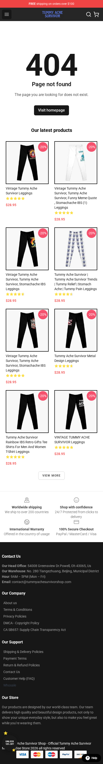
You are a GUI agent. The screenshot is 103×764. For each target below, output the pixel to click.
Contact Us (11, 672)
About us (10, 603)
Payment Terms (15, 658)
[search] (89, 14)
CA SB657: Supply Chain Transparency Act (34, 630)
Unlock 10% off (10, 742)
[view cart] (96, 14)
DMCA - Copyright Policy (21, 623)
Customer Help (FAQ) (19, 678)
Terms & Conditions (17, 610)
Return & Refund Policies (21, 665)
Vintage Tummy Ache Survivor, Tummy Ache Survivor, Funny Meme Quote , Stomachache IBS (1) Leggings (75, 197)
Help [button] (94, 758)
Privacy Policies (14, 616)
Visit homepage (51, 110)
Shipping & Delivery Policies (23, 652)
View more (51, 475)
